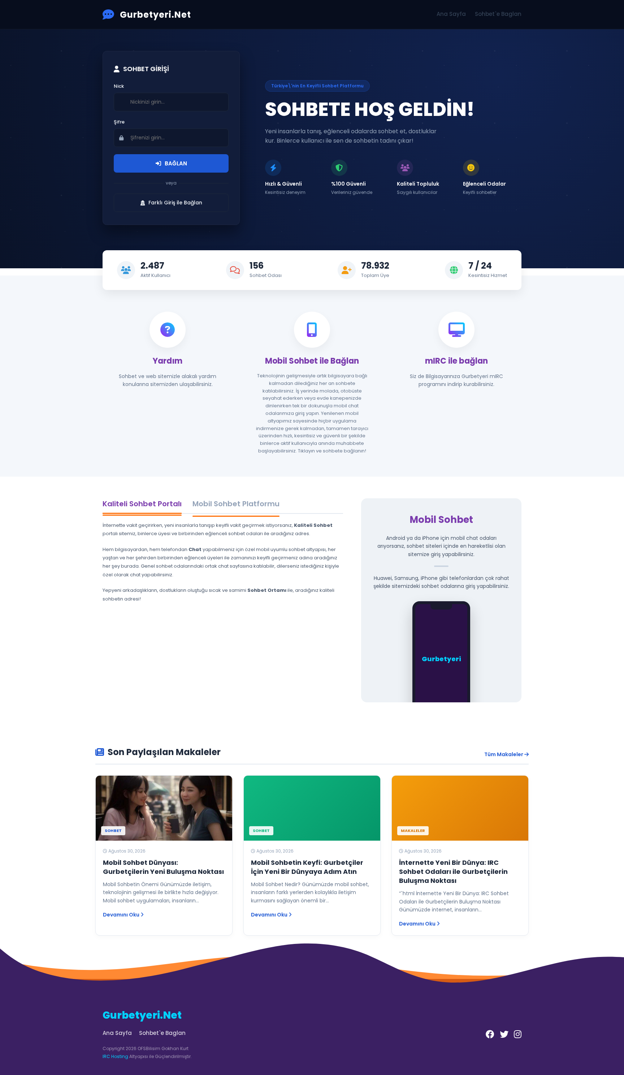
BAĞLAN (176, 163)
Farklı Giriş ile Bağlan (175, 202)
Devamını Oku (121, 914)
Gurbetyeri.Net (155, 15)
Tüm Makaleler (504, 754)
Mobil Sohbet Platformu (236, 504)
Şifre (119, 121)
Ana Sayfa (451, 14)
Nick (119, 86)
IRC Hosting (115, 1056)
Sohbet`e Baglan (498, 14)
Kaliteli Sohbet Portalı (142, 504)
